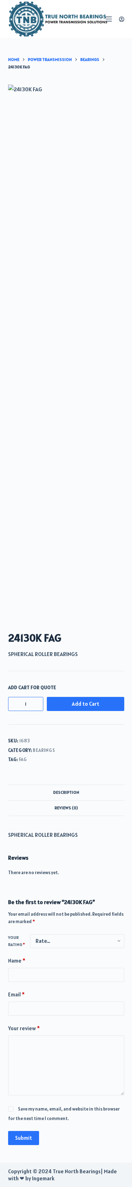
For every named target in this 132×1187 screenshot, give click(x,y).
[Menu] (109, 19)
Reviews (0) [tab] (66, 807)
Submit (23, 1138)
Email (16, 994)
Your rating (16, 941)
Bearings (44, 750)
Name (16, 960)
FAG (23, 759)
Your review (24, 1028)
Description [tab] (66, 792)
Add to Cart (85, 703)
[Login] (121, 19)
